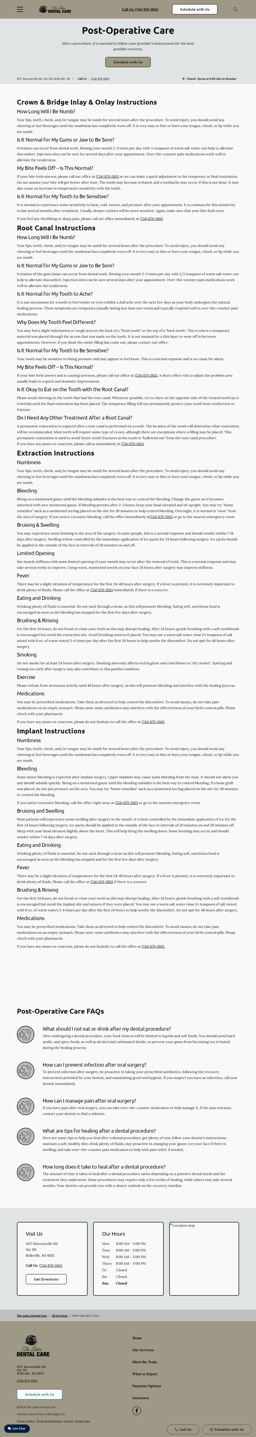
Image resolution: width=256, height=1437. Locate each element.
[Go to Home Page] (54, 9)
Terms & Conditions (49, 1421)
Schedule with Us (194, 9)
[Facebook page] (136, 1410)
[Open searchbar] (235, 9)
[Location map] (204, 1258)
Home (137, 1338)
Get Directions (46, 1279)
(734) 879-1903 (100, 78)
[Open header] (21, 9)
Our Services (143, 1350)
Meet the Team (144, 1362)
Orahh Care (82, 1421)
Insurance (140, 1398)
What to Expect (144, 1374)
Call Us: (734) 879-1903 (140, 9)
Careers (68, 1421)
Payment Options (146, 1386)
